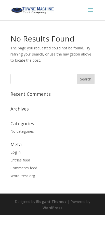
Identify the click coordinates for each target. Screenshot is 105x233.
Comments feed (23, 168)
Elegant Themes (51, 201)
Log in (15, 152)
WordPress (52, 207)
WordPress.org (22, 175)
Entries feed (20, 160)
